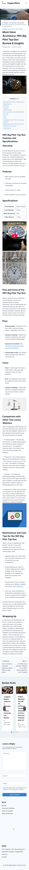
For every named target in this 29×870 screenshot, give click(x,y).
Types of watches (7, 811)
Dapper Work (7, 47)
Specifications (7, 110)
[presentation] (7, 690)
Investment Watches (8, 808)
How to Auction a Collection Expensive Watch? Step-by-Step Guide (7, 667)
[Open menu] (25, 3)
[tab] (11, 732)
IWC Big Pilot (11, 29)
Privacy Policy (21, 865)
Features (5, 108)
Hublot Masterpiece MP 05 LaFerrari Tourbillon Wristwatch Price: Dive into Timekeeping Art (21, 708)
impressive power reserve (14, 461)
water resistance (18, 586)
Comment (6, 753)
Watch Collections (7, 813)
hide (17, 98)
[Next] (24, 708)
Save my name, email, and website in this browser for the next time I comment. (14, 788)
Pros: (4, 116)
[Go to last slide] (4, 708)
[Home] (3, 22)
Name (5, 776)
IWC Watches (19, 29)
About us (5, 854)
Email (5, 783)
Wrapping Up (7, 128)
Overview (6, 106)
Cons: (5, 118)
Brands (4, 29)
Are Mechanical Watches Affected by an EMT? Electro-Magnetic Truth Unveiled (21, 667)
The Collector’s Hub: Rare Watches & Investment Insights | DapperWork (13, 850)
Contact (4, 857)
